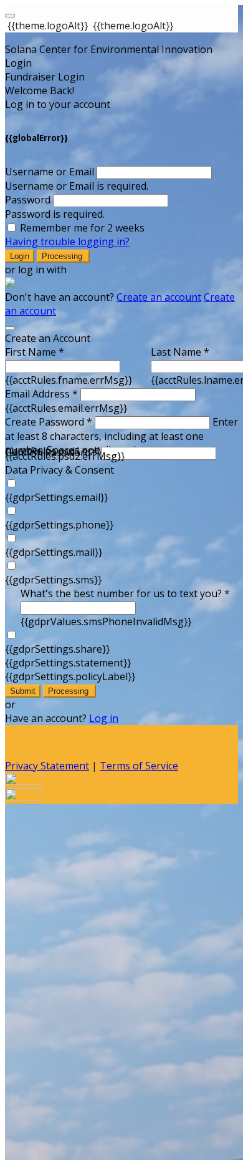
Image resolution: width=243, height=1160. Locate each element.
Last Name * (180, 352)
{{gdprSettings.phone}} (59, 525)
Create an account (159, 297)
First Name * (34, 352)
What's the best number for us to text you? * (125, 593)
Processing (63, 256)
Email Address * (41, 394)
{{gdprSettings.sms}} (53, 580)
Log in (103, 718)
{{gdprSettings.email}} (56, 497)
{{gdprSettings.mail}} (53, 552)
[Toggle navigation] (10, 15)
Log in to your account (57, 104)
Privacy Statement (47, 766)
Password (27, 200)
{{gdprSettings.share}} (57, 649)
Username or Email (49, 171)
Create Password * (48, 422)
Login (19, 256)
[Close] (10, 328)
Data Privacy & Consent (59, 470)
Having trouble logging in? (67, 241)
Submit (23, 691)
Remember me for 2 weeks (82, 228)
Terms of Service (139, 766)
